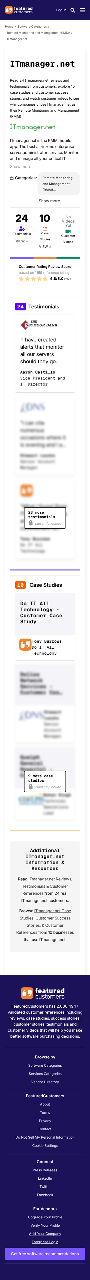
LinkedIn (45, 1178)
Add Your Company (45, 1233)
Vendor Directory (45, 1082)
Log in (61, 10)
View (20, 241)
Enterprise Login (45, 1242)
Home (9, 26)
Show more (20, 166)
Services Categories (45, 1073)
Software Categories (32, 26)
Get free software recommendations (45, 1253)
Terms (45, 1112)
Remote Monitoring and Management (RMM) (38, 33)
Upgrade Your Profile (45, 1217)
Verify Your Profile (45, 1225)
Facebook (45, 1195)
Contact (45, 1129)
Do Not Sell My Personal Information (45, 1137)
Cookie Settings (45, 1145)
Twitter (45, 1186)
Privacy (45, 1121)
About (45, 1104)
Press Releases (45, 1170)
